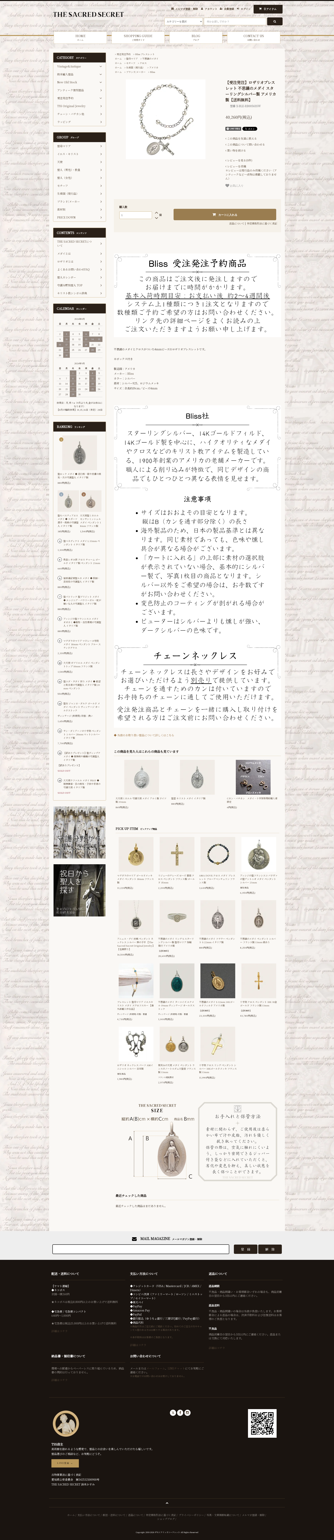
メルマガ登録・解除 (186, 9)
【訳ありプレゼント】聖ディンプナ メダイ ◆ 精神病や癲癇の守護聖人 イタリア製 (81, 756)
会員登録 (229, 9)
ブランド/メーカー (136, 71)
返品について (236, 223)
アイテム (270, 9)
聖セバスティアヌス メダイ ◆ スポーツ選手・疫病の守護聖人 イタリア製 (68, 520)
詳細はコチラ (59, 1331)
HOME (80, 37)
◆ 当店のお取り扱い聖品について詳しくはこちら (144, 735)
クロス (143, 63)
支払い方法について (89, 1515)
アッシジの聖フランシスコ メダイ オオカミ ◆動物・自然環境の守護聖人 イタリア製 (82, 622)
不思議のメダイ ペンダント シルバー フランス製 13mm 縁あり (258, 940)
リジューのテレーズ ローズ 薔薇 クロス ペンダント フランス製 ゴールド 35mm (176, 879)
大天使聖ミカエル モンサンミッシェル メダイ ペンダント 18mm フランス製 (90, 520)
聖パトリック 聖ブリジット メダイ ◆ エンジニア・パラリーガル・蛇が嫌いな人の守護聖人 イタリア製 (82, 600)
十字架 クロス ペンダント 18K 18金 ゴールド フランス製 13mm (258, 1003)
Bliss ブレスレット (145, 54)
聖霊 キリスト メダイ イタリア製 (188, 798)
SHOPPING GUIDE (138, 37)
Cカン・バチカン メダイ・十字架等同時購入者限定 (252, 800)
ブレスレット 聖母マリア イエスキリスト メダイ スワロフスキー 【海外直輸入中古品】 (135, 1005)
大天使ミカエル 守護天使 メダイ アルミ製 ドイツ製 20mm (141, 800)
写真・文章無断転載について (223, 1515)
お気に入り (236, 185)
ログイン (246, 9)
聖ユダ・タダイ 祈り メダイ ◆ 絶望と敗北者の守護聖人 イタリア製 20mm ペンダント (82, 685)
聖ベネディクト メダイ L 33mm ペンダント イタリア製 (81, 542)
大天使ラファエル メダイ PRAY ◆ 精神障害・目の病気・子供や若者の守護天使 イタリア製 (82, 784)
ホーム (118, 58)
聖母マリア (132, 58)
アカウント (211, 9)
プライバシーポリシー (191, 1515)
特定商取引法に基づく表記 (262, 223)
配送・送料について (114, 1515)
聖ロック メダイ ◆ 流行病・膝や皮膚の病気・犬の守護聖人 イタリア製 (79, 475)
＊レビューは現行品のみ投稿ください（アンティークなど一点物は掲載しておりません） (251, 172)
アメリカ (153, 67)
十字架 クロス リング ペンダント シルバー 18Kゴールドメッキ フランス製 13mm (218, 1068)
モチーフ (130, 63)
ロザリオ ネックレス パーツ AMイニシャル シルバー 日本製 (135, 1066)
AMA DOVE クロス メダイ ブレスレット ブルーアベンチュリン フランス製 (217, 879)
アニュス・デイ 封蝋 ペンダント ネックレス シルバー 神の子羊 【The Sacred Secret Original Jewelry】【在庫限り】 (136, 944)
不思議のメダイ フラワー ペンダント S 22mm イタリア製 (217, 940)
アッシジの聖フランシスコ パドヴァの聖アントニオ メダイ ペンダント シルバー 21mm (259, 879)
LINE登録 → (65, 1463)
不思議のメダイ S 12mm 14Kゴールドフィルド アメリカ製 (217, 1003)
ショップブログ (166, 1519)
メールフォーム (155, 1368)
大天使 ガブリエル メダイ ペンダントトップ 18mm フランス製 (81, 664)
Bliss (152, 71)
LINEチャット (176, 1368)
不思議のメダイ (150, 58)
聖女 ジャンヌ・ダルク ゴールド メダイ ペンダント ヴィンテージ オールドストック (81, 707)
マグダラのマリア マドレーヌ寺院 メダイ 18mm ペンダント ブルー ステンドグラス (82, 644)
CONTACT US (254, 37)
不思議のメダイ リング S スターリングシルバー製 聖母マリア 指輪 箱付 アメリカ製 (176, 942)
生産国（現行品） (135, 67)
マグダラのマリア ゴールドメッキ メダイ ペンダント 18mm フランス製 (135, 879)
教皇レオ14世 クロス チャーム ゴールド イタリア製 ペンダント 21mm (81, 561)
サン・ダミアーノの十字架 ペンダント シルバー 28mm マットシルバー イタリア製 (82, 734)
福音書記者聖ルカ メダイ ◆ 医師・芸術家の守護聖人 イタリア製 (81, 579)
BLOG (196, 37)
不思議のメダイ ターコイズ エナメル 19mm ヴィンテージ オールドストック (176, 1005)
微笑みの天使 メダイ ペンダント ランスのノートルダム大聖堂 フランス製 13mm (177, 1068)
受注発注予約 (124, 54)
